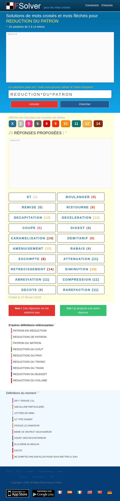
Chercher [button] (84, 104)
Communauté (46, 471)
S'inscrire (107, 5)
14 (98, 124)
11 (76, 124)
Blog (9, 471)
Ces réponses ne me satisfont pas (32, 310)
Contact (23, 477)
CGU (18, 471)
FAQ (52, 477)
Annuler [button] (34, 104)
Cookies (30, 471)
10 (65, 124)
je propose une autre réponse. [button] (83, 310)
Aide (60, 471)
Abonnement (38, 477)
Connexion (92, 5)
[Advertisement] (60, 58)
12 (87, 124)
